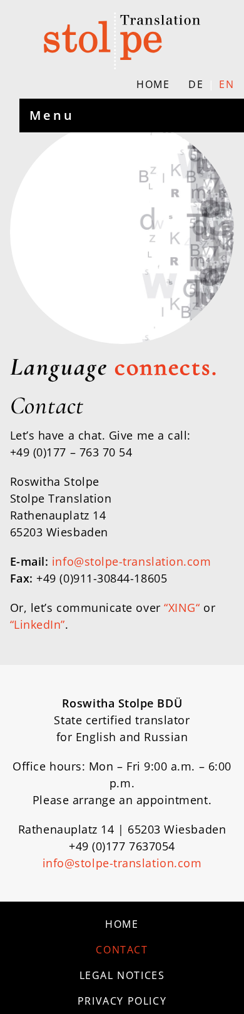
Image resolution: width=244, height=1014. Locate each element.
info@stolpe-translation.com (131, 561)
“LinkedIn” (37, 624)
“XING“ (182, 607)
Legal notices (122, 975)
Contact (122, 950)
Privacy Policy (122, 1001)
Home (153, 84)
